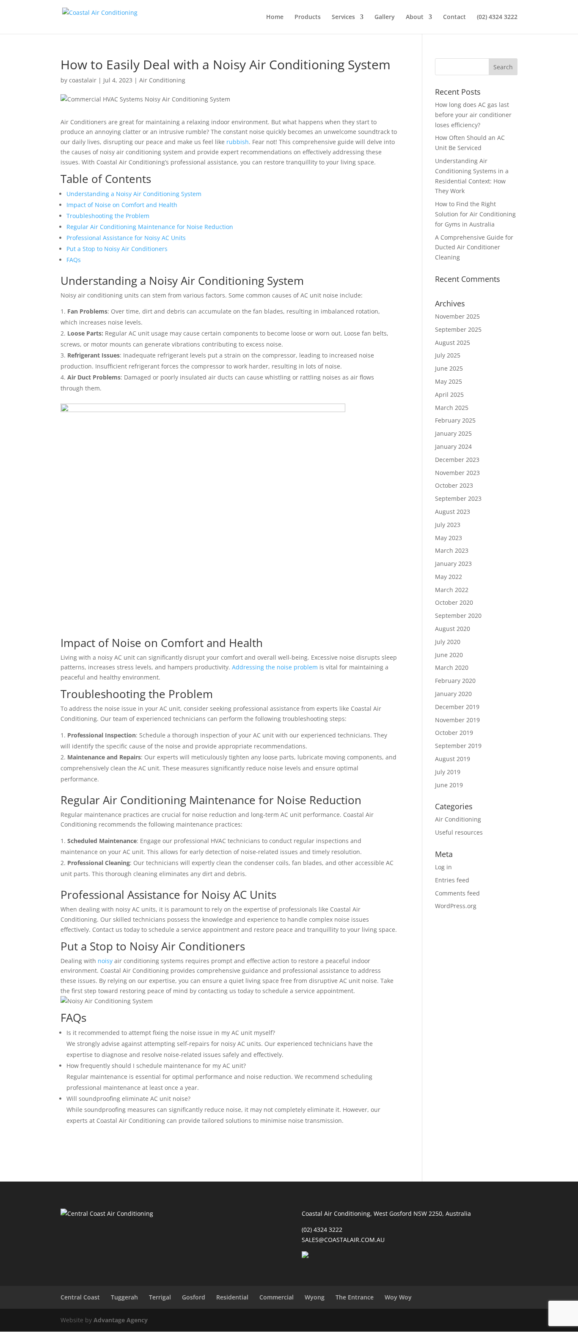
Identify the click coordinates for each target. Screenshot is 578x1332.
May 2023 (448, 538)
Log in (443, 867)
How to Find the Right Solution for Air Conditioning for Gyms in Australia (475, 214)
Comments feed (457, 893)
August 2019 (452, 759)
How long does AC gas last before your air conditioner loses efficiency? (473, 115)
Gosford (193, 1297)
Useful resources (459, 832)
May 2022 (448, 577)
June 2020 (449, 655)
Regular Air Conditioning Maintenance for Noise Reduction (149, 227)
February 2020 (455, 681)
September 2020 (458, 615)
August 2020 (452, 629)
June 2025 (449, 368)
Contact (454, 17)
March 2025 (451, 408)
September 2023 (458, 498)
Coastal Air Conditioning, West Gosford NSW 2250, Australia (386, 1213)
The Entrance (355, 1297)
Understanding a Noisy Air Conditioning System (133, 194)
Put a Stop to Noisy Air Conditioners (117, 249)
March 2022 (451, 590)
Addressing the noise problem (275, 667)
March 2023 (451, 550)
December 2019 (457, 707)
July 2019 (447, 772)
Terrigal (160, 1297)
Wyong (315, 1297)
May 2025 (448, 381)
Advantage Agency (121, 1320)
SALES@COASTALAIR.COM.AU (343, 1240)
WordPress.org (455, 906)
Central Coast (80, 1297)
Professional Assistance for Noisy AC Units (126, 238)
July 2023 (447, 525)
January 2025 (453, 433)
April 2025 (449, 394)
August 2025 (452, 342)
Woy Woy (398, 1297)
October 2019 (454, 733)
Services (343, 17)
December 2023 (457, 460)
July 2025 (447, 355)
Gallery (384, 17)
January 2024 (453, 446)
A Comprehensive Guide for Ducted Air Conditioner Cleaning (474, 247)
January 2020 (453, 694)
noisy (106, 961)
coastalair (82, 80)
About (415, 17)
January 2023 (453, 564)
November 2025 (457, 316)
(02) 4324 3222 (497, 17)
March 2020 (451, 667)
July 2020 (447, 642)
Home (274, 17)
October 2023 (454, 485)
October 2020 (454, 602)
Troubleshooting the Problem (107, 216)
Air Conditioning (162, 80)
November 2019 (457, 720)
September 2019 (458, 746)
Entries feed (452, 880)
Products (308, 17)
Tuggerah (124, 1297)
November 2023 (457, 473)
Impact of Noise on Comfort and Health (121, 205)
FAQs (73, 260)
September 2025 (458, 329)
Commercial (276, 1297)
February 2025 (455, 420)
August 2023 (452, 512)
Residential (232, 1297)
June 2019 (449, 785)
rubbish (237, 142)
